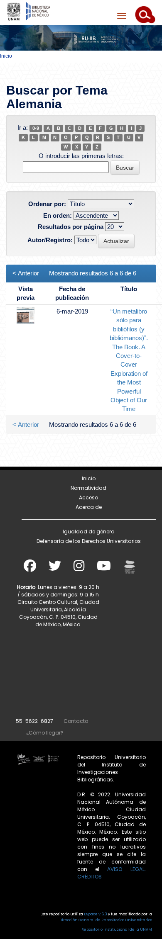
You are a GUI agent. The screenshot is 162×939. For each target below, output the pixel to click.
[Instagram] (79, 568)
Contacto (76, 721)
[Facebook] (30, 568)
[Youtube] (104, 568)
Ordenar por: (47, 203)
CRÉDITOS (89, 876)
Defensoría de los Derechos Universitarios (89, 541)
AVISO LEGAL (125, 869)
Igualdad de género (88, 531)
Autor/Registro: (50, 239)
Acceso (88, 497)
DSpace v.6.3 (95, 914)
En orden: (57, 215)
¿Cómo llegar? (45, 732)
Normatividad (88, 487)
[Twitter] (55, 568)
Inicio (6, 56)
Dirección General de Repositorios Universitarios (105, 919)
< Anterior (25, 273)
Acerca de (89, 507)
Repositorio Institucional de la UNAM (116, 929)
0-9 (35, 128)
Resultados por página (70, 226)
